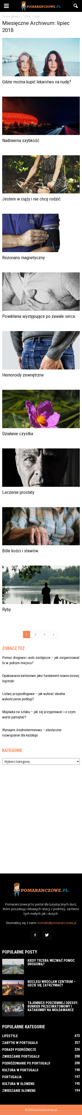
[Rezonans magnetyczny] (41, 233)
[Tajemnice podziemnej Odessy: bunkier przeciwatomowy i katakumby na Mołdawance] (13, 1008)
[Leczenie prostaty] (41, 467)
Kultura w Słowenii (18, 1084)
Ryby (6, 609)
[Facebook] (35, 935)
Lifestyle (10, 1036)
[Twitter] (47, 935)
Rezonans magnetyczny (23, 257)
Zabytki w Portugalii (20, 1043)
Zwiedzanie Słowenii (18, 1091)
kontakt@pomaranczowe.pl (57, 923)
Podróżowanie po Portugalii (26, 1063)
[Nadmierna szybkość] (41, 116)
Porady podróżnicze (19, 1050)
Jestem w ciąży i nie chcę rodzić (31, 199)
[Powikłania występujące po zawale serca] (41, 291)
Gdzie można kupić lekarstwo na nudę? (36, 81)
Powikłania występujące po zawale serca (38, 316)
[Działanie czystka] (41, 409)
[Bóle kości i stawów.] (41, 526)
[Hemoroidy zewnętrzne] (41, 350)
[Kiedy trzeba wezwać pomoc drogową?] (13, 966)
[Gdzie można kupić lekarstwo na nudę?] (41, 57)
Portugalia (12, 1077)
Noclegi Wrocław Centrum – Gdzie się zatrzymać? (52, 983)
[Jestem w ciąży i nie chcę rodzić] (41, 174)
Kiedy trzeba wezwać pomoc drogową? (51, 962)
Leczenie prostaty (18, 492)
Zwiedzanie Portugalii (20, 1056)
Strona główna (11, 16)
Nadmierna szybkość (20, 140)
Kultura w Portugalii (20, 1070)
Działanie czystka (17, 433)
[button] (76, 6)
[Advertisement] (41, 816)
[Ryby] (41, 585)
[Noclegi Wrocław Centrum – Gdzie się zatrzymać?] (13, 987)
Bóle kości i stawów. (20, 550)
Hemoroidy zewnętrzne (23, 375)
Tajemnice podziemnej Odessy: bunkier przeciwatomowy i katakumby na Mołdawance (53, 1006)
